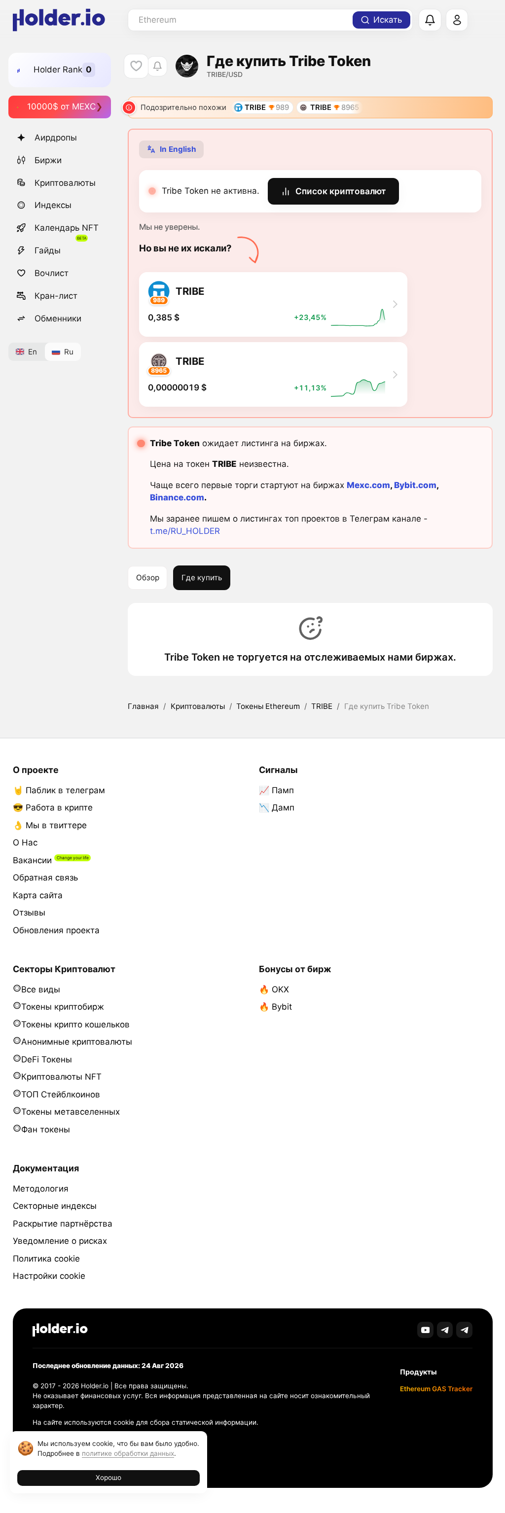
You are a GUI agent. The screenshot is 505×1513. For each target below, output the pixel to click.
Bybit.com (415, 485)
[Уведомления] (430, 20)
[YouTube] (425, 1330)
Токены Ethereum (268, 706)
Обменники (58, 318)
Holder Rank (58, 69)
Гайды (48, 250)
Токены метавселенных (70, 1112)
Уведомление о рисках (60, 1241)
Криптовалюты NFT (61, 1077)
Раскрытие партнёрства (62, 1224)
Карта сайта (38, 895)
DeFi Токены (46, 1059)
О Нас (25, 842)
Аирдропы (56, 137)
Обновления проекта (56, 930)
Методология (41, 1189)
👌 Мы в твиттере (50, 825)
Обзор (147, 577)
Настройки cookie (49, 1276)
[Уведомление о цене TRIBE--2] (157, 66)
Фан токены (45, 1129)
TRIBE (321, 706)
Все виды (40, 989)
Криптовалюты (65, 183)
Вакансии (32, 860)
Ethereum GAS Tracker (436, 1389)
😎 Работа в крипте (53, 807)
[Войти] (457, 20)
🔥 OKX (274, 989)
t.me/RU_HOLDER (185, 531)
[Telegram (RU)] (464, 1330)
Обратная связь (45, 877)
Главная (143, 706)
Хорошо (108, 1477)
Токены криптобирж (62, 1007)
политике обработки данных (128, 1453)
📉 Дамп (276, 807)
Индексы (53, 205)
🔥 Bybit (275, 1007)
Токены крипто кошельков (75, 1024)
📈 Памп (276, 790)
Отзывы (29, 912)
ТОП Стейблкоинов (60, 1094)
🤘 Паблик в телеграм (59, 790)
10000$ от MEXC (61, 106)
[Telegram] (445, 1330)
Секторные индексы (55, 1206)
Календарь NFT (67, 228)
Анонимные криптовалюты (76, 1042)
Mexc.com (368, 485)
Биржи (48, 160)
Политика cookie (46, 1259)
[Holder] (60, 1330)
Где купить (201, 577)
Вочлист (52, 273)
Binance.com (177, 497)
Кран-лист (56, 296)
